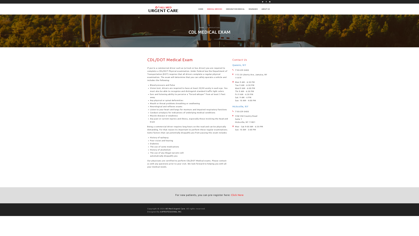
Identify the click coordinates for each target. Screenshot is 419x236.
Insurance (253, 9)
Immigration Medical (235, 9)
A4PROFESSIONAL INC (170, 212)
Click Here (237, 195)
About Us (266, 9)
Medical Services (214, 9)
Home (200, 9)
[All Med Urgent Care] (163, 9)
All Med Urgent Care (175, 209)
